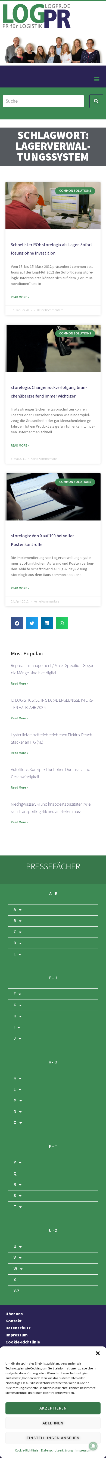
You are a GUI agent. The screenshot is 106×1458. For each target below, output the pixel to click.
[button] (98, 1353)
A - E (53, 894)
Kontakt (13, 1321)
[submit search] (96, 101)
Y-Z (17, 1291)
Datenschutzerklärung (57, 1451)
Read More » (20, 297)
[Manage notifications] (93, 1446)
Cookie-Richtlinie (26, 1451)
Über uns (14, 1314)
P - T (53, 1146)
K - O (53, 1062)
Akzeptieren (53, 1408)
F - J (53, 978)
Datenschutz (18, 1328)
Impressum (83, 1451)
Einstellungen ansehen (53, 1438)
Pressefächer (53, 866)
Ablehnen (53, 1423)
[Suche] (43, 101)
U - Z (53, 1231)
